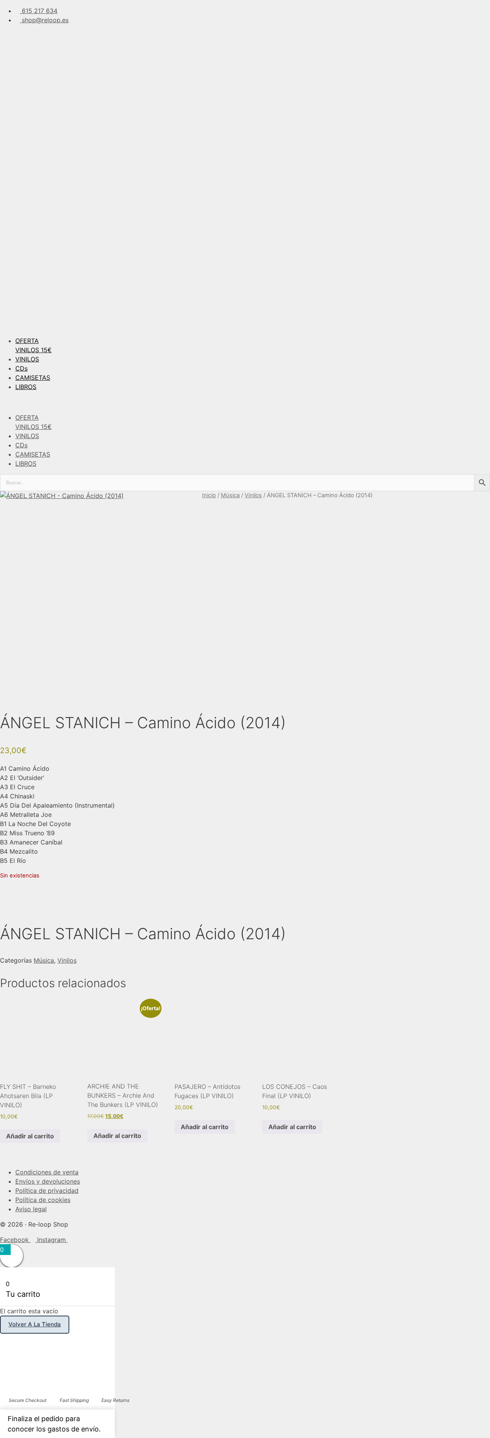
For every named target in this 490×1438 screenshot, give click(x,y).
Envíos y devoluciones (47, 1181)
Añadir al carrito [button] (30, 1136)
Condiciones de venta (46, 1172)
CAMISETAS (32, 377)
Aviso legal (31, 1209)
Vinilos (253, 495)
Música (230, 495)
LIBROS (25, 387)
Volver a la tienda (34, 1324)
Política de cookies (42, 1200)
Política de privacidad (46, 1190)
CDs (21, 368)
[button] (245, 402)
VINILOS (27, 359)
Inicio (209, 495)
